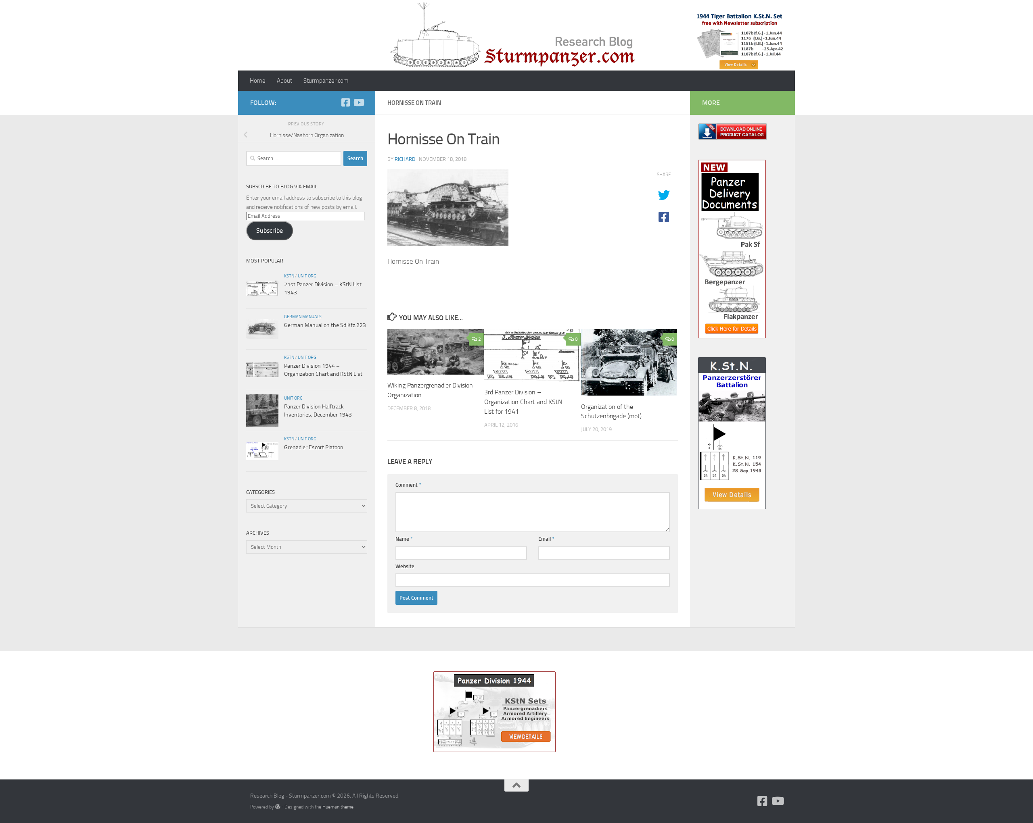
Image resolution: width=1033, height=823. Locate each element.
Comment (408, 485)
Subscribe (269, 230)
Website (404, 566)
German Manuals (303, 316)
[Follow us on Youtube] (358, 102)
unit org (307, 276)
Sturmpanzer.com (326, 80)
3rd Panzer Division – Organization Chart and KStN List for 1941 (523, 401)
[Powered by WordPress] (277, 806)
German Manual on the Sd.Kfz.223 (325, 325)
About (284, 80)
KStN (289, 276)
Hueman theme (337, 807)
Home (258, 80)
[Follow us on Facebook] (345, 102)
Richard (405, 159)
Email (546, 539)
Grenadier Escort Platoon (313, 447)
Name (404, 539)
